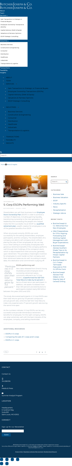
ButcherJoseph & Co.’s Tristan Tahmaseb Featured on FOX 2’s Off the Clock (59, 264)
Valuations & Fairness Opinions (11, 33)
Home (3, 164)
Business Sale (58, 194)
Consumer (4, 51)
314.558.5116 (6, 381)
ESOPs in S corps (12, 334)
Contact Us (6, 374)
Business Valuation (60, 197)
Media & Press (7, 388)
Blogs (18, 208)
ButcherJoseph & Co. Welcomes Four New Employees (60, 226)
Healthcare (4, 57)
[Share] (7, 459)
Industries (4, 41)
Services (3, 15)
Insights (3, 72)
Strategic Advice (59, 213)
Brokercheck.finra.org (50, 451)
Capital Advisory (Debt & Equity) (11, 30)
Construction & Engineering (10, 47)
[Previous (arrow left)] (1, 463)
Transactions (5, 68)
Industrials (4, 60)
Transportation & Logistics (9, 63)
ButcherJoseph (9, 208)
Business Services (7, 44)
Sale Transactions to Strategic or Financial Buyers (28, 88)
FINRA (34, 446)
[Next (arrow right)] (7, 463)
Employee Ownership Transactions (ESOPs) (26, 91)
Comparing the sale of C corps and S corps (22, 337)
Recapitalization (59, 210)
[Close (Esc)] (1, 459)
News (55, 207)
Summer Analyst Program (12, 396)
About (2, 11)
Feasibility (4, 70)
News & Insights (12, 164)
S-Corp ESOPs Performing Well (24, 204)
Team (2, 13)
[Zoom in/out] (17, 459)
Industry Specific (59, 204)
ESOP (24, 208)
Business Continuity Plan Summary (33, 451)
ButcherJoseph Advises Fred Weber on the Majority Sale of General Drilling (59, 277)
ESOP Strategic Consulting (9, 36)
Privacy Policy (19, 451)
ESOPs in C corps (12, 340)
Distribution (5, 54)
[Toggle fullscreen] (12, 459)
